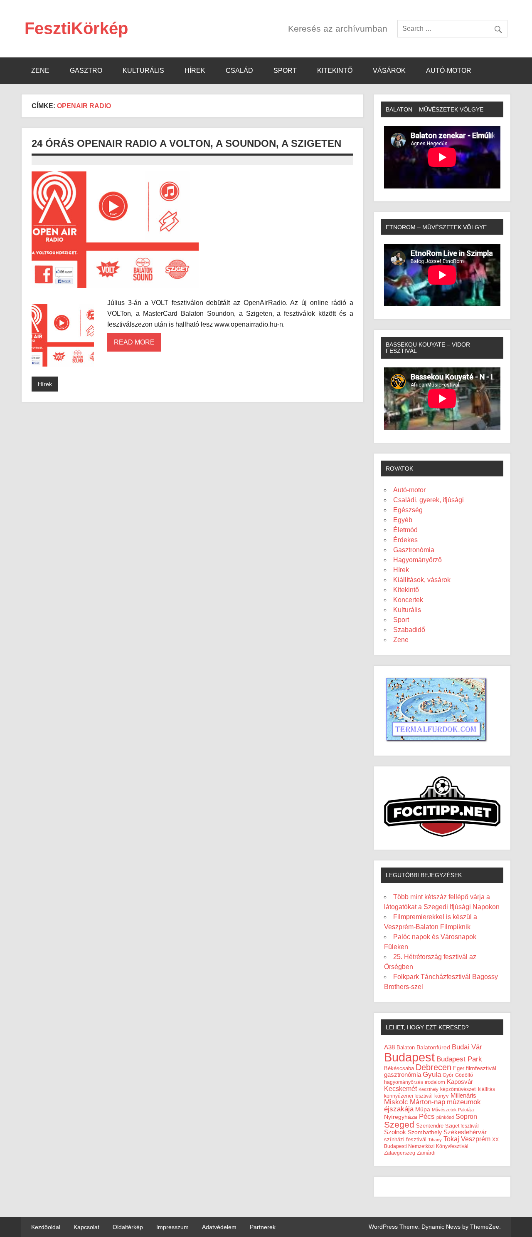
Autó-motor (448, 70)
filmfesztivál (481, 1068)
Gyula (432, 1074)
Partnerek (263, 1227)
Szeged (399, 1124)
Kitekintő (334, 70)
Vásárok (389, 70)
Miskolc (396, 1102)
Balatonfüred (433, 1047)
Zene (40, 70)
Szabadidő (409, 629)
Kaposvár (460, 1081)
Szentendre (429, 1126)
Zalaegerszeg (399, 1153)
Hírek (195, 70)
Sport (285, 70)
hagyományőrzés (403, 1082)
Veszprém (475, 1139)
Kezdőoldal (45, 1227)
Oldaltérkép (128, 1227)
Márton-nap (427, 1102)
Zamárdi (426, 1152)
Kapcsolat (86, 1227)
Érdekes (405, 539)
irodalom (435, 1082)
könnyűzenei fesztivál (408, 1096)
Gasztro (86, 70)
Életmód (405, 529)
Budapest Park (459, 1059)
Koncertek (408, 599)
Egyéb (402, 519)
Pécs (427, 1116)
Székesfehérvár (465, 1131)
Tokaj (451, 1139)
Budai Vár (467, 1047)
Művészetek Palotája (453, 1109)
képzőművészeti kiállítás (467, 1089)
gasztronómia (402, 1074)
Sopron (466, 1116)
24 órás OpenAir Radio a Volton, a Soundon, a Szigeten (186, 143)
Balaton (406, 1047)
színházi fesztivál (405, 1139)
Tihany (435, 1139)
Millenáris (463, 1095)
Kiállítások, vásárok (422, 579)
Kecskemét (400, 1088)
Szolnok (395, 1132)
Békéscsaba (399, 1068)
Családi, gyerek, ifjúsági (428, 499)
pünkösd (445, 1117)
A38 (389, 1047)
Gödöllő (464, 1075)
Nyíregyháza (400, 1117)
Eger (458, 1068)
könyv (441, 1096)
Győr (448, 1075)
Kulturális (143, 70)
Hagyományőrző (417, 559)
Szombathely (425, 1132)
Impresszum (172, 1227)
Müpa (422, 1109)
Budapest (409, 1057)
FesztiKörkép (76, 28)
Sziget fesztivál (462, 1126)
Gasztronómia (413, 549)
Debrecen (433, 1067)
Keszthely (428, 1089)
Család (239, 70)
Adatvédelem (219, 1227)
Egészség (408, 509)
